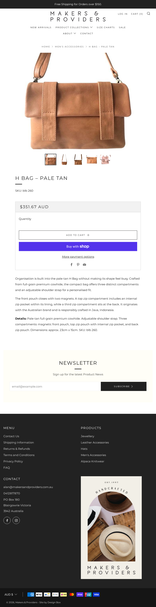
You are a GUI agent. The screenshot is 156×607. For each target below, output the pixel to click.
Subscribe (122, 386)
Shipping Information (18, 442)
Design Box (54, 602)
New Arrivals (41, 27)
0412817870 (11, 493)
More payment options (78, 256)
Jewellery (87, 436)
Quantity (25, 219)
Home (46, 46)
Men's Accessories (69, 46)
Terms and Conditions (18, 455)
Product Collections (72, 27)
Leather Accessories (95, 442)
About (67, 33)
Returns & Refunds (16, 449)
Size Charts (106, 27)
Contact (86, 33)
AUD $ (9, 594)
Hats (84, 449)
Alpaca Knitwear (92, 461)
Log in (123, 14)
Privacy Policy (13, 461)
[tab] (50, 159)
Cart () (137, 14)
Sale (122, 27)
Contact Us (11, 436)
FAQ (6, 467)
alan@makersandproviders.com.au (28, 487)
